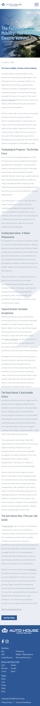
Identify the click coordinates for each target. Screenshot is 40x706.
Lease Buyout (6, 657)
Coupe (13, 668)
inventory (32, 569)
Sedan (13, 665)
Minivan (4, 668)
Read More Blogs (9, 618)
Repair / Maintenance (24, 654)
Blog (3, 691)
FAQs (3, 688)
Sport (13, 671)
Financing (20, 651)
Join (3, 682)
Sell (2, 654)
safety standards (11, 339)
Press (3, 685)
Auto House (8, 526)
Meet (3, 679)
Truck (3, 671)
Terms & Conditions (23, 702)
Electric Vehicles (8, 100)
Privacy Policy (6, 702)
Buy (2, 651)
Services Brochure (23, 657)
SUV (3, 665)
